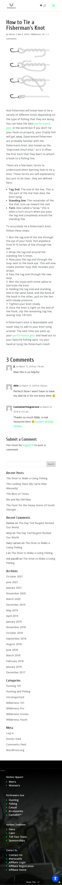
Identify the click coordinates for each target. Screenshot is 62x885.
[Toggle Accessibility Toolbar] (55, 878)
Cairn (12, 833)
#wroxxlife (15, 858)
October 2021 (14, 576)
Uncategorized (15, 697)
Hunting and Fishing (18, 691)
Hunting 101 (13, 686)
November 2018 (16, 627)
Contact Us (15, 855)
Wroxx (12, 34)
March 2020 (13, 599)
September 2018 (16, 638)
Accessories (16, 811)
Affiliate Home (17, 869)
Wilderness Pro (15, 708)
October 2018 (14, 633)
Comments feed (16, 744)
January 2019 (14, 621)
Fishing (13, 803)
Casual (13, 807)
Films (12, 829)
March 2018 (13, 655)
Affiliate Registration (21, 866)
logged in (28, 445)
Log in (10, 733)
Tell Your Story (18, 836)
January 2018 (14, 666)
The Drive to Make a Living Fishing (26, 478)
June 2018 (12, 649)
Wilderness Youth (16, 719)
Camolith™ (15, 814)
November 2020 (16, 593)
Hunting (14, 800)
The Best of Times (17, 493)
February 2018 (15, 661)
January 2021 (14, 587)
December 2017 (15, 672)
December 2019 (15, 604)
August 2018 (14, 644)
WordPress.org (15, 750)
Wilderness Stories (17, 714)
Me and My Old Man (18, 499)
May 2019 (12, 610)
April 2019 (12, 616)
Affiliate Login (17, 862)
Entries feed (13, 739)
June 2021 (12, 582)
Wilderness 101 (38, 34)
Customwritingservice (26, 406)
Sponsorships (17, 840)
